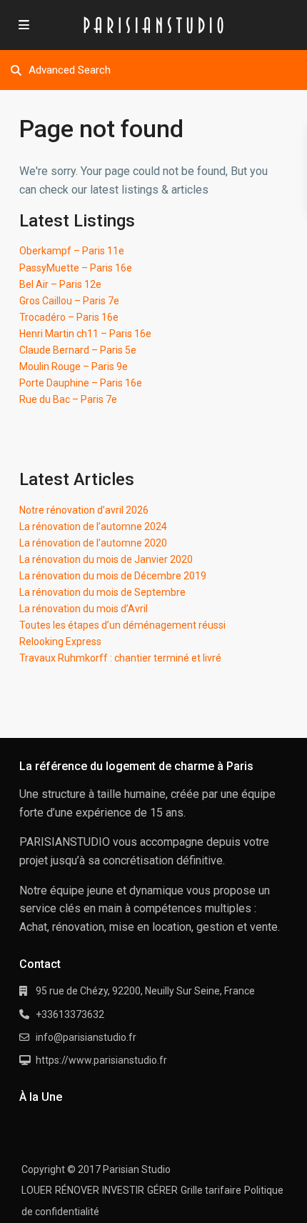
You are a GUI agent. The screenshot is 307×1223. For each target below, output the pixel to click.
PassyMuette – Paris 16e (75, 268)
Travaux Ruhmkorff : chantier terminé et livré (120, 658)
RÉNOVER (77, 1190)
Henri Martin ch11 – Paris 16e (85, 333)
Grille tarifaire (211, 1190)
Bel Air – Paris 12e (60, 284)
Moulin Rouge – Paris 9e (73, 366)
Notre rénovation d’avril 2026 (84, 510)
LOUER (36, 1190)
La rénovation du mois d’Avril (83, 608)
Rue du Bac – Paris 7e (68, 399)
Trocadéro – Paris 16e (69, 317)
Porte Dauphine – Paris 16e (80, 383)
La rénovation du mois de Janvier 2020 (106, 559)
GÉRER (162, 1190)
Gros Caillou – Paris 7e (69, 300)
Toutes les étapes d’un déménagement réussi (122, 625)
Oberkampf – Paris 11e (71, 250)
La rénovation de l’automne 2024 (93, 526)
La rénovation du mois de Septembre (102, 592)
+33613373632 (70, 1014)
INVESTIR (123, 1190)
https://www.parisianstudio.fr (101, 1060)
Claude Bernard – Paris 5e (77, 350)
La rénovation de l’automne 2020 (93, 543)
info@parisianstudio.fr (86, 1037)
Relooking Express (60, 641)
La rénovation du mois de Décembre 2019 (112, 575)
